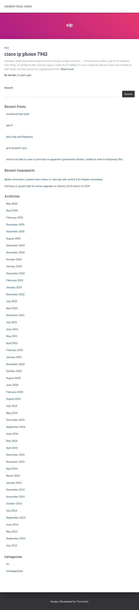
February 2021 (14, 350)
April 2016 (12, 447)
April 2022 (12, 308)
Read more (67, 69)
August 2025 (13, 238)
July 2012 (11, 545)
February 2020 (14, 392)
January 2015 (14, 482)
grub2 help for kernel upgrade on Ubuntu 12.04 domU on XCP (54, 186)
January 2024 (14, 266)
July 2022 (11, 301)
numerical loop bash (17, 113)
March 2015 (13, 475)
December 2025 (15, 224)
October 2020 (14, 371)
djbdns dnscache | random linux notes (26, 179)
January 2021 (14, 357)
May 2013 (12, 531)
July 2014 (11, 510)
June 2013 (12, 524)
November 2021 (15, 315)
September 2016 (15, 426)
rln (6, 48)
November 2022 (15, 294)
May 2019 (12, 412)
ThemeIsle (82, 601)
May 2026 (12, 203)
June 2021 (12, 329)
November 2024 (15, 252)
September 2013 (15, 517)
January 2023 (14, 287)
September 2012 (15, 538)
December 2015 (15, 454)
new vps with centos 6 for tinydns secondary (77, 179)
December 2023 (15, 273)
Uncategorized (14, 571)
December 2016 (15, 419)
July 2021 (11, 322)
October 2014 (14, 503)
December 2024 (15, 245)
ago (24, 75)
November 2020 (15, 364)
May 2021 (12, 336)
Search (8, 87)
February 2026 (14, 217)
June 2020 (12, 384)
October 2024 (14, 259)
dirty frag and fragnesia (19, 136)
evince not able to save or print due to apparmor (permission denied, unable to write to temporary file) (64, 159)
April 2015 (12, 468)
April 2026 (12, 210)
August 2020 (13, 378)
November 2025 (15, 231)
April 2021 (12, 343)
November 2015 (15, 461)
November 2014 (15, 496)
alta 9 (9, 125)
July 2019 (11, 405)
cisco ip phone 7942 (25, 54)
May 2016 (12, 440)
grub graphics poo (16, 147)
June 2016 (12, 433)
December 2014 (15, 489)
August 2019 (13, 398)
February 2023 (14, 280)
